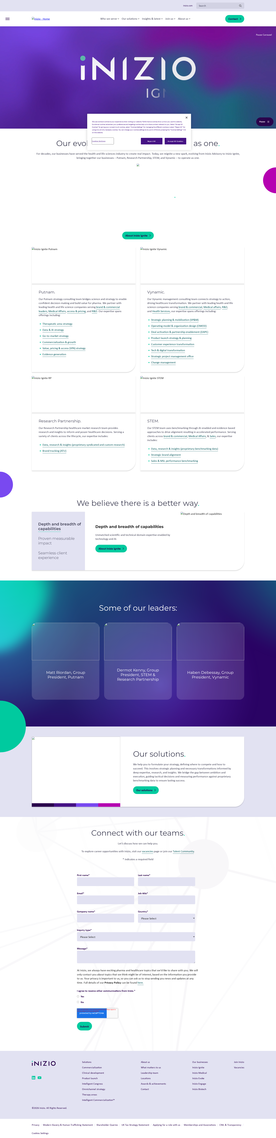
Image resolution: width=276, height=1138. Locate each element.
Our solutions (129, 19)
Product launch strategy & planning (171, 338)
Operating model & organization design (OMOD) (179, 326)
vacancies (147, 851)
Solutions (86, 1062)
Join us (169, 19)
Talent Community (183, 851)
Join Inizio (239, 1062)
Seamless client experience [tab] (52, 555)
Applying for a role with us (166, 1125)
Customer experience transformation (172, 344)
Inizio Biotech (199, 1089)
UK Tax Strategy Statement (135, 1125)
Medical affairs (212, 307)
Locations (146, 1078)
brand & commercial (190, 307)
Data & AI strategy (53, 330)
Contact (233, 19)
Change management (163, 362)
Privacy (35, 1125)
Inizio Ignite (198, 1067)
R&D (94, 311)
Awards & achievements (153, 1083)
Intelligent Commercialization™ (98, 1100)
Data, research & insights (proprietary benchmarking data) (184, 449)
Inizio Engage (199, 1083)
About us (183, 19)
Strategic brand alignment (166, 455)
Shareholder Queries (107, 1125)
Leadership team (149, 1072)
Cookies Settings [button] (40, 1133)
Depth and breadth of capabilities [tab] (59, 526)
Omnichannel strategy (93, 1089)
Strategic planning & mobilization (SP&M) (175, 320)
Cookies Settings (98, 141)
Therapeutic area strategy (57, 324)
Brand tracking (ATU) (54, 451)
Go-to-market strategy (55, 336)
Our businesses (200, 1062)
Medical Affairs (57, 311)
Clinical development (93, 1072)
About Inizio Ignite (136, 235)
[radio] (136, 997)
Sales (213, 436)
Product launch (90, 1078)
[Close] (186, 117)
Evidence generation (54, 354)
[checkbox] (136, 1000)
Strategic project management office (172, 356)
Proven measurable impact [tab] (56, 540)
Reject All (152, 141)
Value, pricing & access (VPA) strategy (63, 348)
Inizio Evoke (198, 1078)
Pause (266, 122)
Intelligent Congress (92, 1083)
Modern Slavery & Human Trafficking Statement (68, 1125)
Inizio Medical (199, 1072)
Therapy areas (89, 1094)
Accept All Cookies (175, 141)
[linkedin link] (33, 1078)
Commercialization (92, 1067)
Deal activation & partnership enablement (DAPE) (179, 332)
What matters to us (151, 1067)
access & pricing (76, 311)
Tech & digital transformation (168, 350)
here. (141, 983)
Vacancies (239, 1067)
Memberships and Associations (200, 1125)
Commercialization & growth (59, 342)
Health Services (161, 311)
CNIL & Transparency (230, 1125)
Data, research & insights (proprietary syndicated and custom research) (83, 445)
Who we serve (108, 19)
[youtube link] (40, 1078)
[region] (139, 132)
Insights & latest (151, 19)
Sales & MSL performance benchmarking (174, 461)
